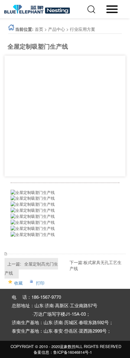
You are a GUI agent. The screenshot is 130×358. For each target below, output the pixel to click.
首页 (39, 29)
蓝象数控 (68, 346)
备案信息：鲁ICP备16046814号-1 (63, 352)
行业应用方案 (82, 29)
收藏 (18, 283)
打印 (40, 283)
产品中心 (56, 29)
